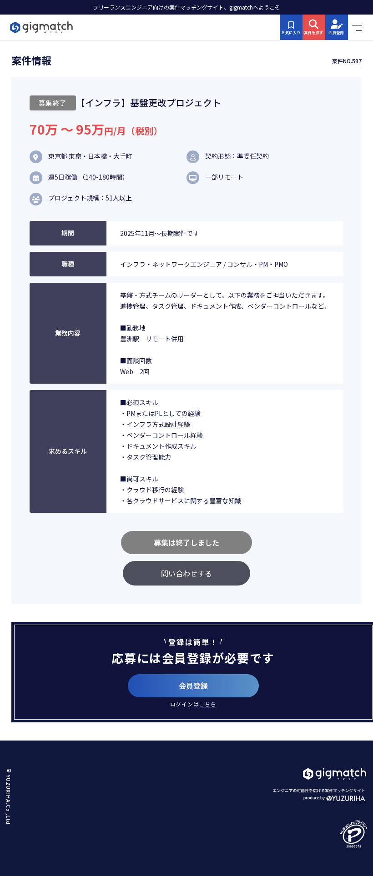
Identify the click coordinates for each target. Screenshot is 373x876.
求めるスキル (68, 451)
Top (355, 840)
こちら (207, 704)
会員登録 (193, 685)
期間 (67, 232)
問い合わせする (186, 573)
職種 (67, 263)
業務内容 (68, 332)
